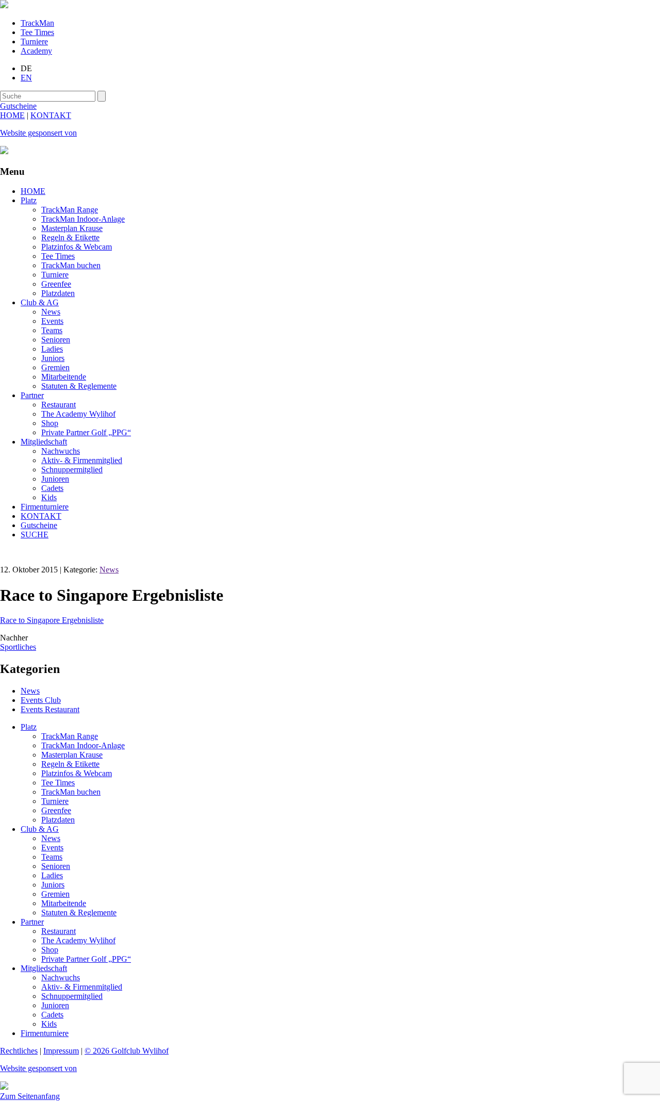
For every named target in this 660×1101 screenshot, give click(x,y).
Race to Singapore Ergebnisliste (52, 620)
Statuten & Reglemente (79, 386)
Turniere (34, 41)
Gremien (55, 367)
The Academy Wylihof (78, 413)
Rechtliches (19, 1050)
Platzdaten (58, 293)
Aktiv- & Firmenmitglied (81, 460)
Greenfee (56, 284)
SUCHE (34, 534)
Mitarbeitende (63, 376)
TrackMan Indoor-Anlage (83, 219)
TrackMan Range (69, 209)
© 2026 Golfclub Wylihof (127, 1050)
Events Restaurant (50, 709)
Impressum (61, 1050)
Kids (49, 497)
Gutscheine (39, 525)
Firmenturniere (45, 506)
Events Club (41, 700)
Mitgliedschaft (44, 441)
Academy (36, 50)
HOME (12, 115)
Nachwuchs (60, 451)
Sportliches (18, 647)
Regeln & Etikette (70, 237)
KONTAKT (50, 115)
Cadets (52, 488)
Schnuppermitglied (72, 469)
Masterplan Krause (72, 228)
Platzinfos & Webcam (76, 246)
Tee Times (37, 32)
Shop (49, 423)
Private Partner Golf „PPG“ (86, 432)
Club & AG (40, 302)
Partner (32, 395)
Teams (51, 330)
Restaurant (58, 404)
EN (26, 77)
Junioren (55, 478)
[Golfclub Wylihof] (4, 5)
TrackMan (37, 23)
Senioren (55, 339)
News (50, 311)
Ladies (52, 348)
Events (52, 321)
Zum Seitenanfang (30, 1096)
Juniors (52, 358)
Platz (29, 200)
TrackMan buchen (71, 265)
